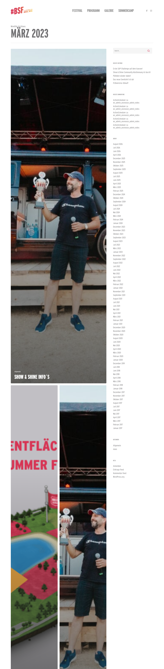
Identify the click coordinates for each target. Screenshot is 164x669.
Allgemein (17, 372)
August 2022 (117, 262)
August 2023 (118, 241)
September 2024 (119, 201)
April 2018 (117, 378)
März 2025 (117, 187)
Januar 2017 (117, 428)
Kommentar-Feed (119, 473)
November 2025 (119, 162)
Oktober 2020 (118, 334)
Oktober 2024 (118, 198)
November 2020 (119, 331)
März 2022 (117, 280)
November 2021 (119, 291)
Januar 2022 (118, 288)
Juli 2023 (116, 244)
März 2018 (117, 381)
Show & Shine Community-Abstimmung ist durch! (132, 72)
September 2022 (119, 259)
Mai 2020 (116, 345)
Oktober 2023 (118, 234)
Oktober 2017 (118, 399)
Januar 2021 (117, 324)
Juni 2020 (117, 342)
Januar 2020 (118, 360)
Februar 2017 (118, 424)
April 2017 (116, 417)
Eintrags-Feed (118, 469)
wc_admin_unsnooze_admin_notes (126, 102)
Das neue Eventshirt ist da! (123, 79)
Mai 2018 (116, 374)
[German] (138, 10)
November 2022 (119, 255)
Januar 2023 (118, 252)
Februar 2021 (118, 320)
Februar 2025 (118, 191)
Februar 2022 (118, 284)
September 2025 (119, 169)
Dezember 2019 (119, 363)
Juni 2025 (117, 180)
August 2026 (118, 144)
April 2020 (117, 349)
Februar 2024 (118, 219)
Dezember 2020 (119, 327)
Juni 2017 (116, 410)
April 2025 (117, 183)
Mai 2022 (116, 273)
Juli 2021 (116, 302)
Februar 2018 (118, 385)
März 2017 (116, 421)
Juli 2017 (116, 406)
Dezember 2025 (119, 158)
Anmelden (117, 466)
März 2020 (117, 352)
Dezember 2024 (119, 194)
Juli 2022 (116, 266)
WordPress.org (118, 477)
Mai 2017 (116, 413)
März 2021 (116, 316)
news (115, 449)
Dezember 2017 (119, 392)
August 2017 (117, 403)
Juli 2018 (116, 367)
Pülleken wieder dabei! (122, 76)
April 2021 (116, 313)
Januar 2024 (118, 223)
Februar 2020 (118, 356)
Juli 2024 (116, 208)
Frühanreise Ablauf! (120, 83)
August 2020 (118, 338)
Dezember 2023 (119, 226)
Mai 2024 (116, 212)
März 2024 (117, 216)
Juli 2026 (116, 147)
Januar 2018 (117, 388)
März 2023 (117, 248)
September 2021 (119, 295)
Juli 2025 (116, 176)
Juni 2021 (116, 306)
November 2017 (119, 395)
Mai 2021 (116, 309)
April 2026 (117, 155)
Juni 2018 (116, 370)
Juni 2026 (117, 151)
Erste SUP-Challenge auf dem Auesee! (128, 68)
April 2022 (117, 277)
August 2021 (117, 298)
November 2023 (119, 230)
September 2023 (119, 237)
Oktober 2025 (118, 165)
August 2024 (117, 205)
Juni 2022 (116, 270)
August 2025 (118, 173)
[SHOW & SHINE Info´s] (58, 216)
